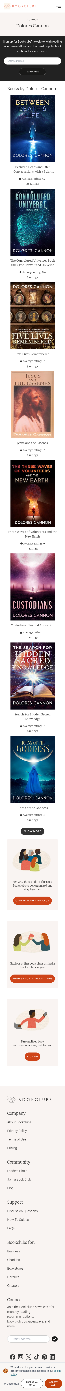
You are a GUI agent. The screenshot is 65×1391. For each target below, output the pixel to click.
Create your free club (32, 900)
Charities (13, 1260)
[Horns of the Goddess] (32, 769)
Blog (10, 1188)
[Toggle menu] (58, 6)
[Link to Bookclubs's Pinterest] (44, 1357)
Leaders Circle (17, 1171)
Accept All (53, 1383)
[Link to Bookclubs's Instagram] (20, 1357)
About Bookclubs (19, 1122)
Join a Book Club (19, 1179)
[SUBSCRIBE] (55, 1339)
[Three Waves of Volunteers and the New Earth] (32, 493)
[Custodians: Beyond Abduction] (32, 586)
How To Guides (18, 1219)
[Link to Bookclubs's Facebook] (12, 1357)
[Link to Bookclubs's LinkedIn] (52, 1357)
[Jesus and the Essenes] (32, 404)
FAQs (11, 1228)
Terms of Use (16, 1139)
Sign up (32, 1056)
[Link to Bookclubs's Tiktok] (36, 1357)
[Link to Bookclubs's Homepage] (20, 6)
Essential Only (32, 1383)
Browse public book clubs (32, 978)
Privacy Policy (17, 1131)
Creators (13, 1285)
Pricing (12, 1148)
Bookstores (15, 1268)
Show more (32, 831)
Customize (13, 1383)
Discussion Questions (22, 1211)
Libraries (13, 1277)
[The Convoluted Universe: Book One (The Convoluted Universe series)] (32, 222)
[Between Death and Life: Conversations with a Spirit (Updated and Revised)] (32, 128)
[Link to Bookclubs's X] (28, 1357)
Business (13, 1251)
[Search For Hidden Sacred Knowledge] (32, 676)
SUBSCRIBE (33, 71)
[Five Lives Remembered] (32, 315)
